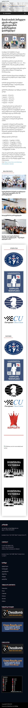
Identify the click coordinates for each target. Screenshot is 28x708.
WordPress (9, 706)
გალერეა (4, 579)
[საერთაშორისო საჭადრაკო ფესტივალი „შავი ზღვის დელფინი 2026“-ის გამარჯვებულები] (14, 190)
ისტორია (4, 574)
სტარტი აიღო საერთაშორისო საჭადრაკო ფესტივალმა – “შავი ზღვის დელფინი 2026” (13, 237)
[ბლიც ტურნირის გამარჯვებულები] (14, 213)
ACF (11, 704)
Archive (4, 598)
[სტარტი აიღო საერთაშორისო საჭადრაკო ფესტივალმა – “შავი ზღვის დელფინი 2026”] (14, 234)
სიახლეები (5, 568)
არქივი (4, 576)
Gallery (3, 601)
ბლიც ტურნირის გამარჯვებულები (12, 215)
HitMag (16, 706)
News (3, 591)
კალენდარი (5, 571)
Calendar (4, 593)
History (4, 596)
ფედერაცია (5, 566)
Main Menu (8, 13)
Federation (4, 588)
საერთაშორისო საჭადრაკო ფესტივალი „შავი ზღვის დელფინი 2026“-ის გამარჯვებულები (13, 193)
